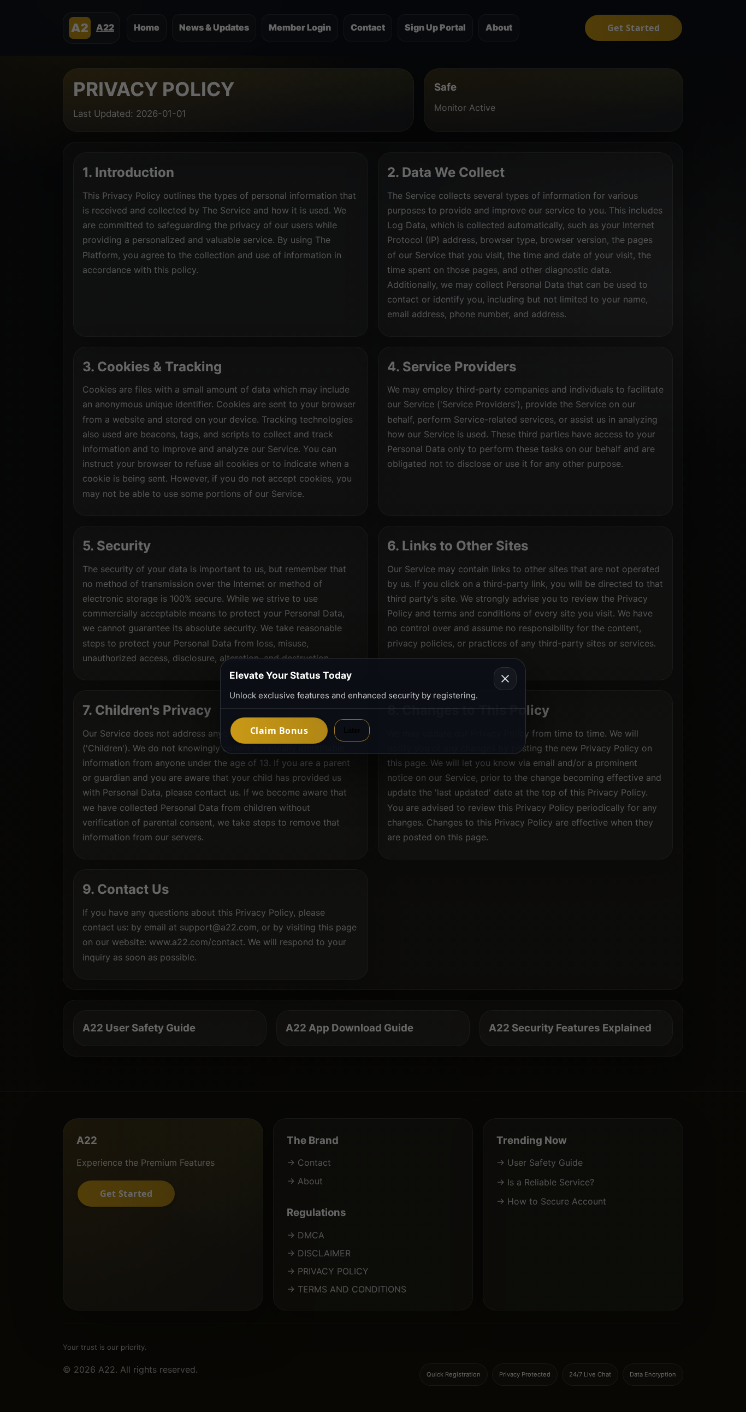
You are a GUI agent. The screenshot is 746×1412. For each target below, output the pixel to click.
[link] (279, 730)
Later (352, 730)
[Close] (505, 678)
